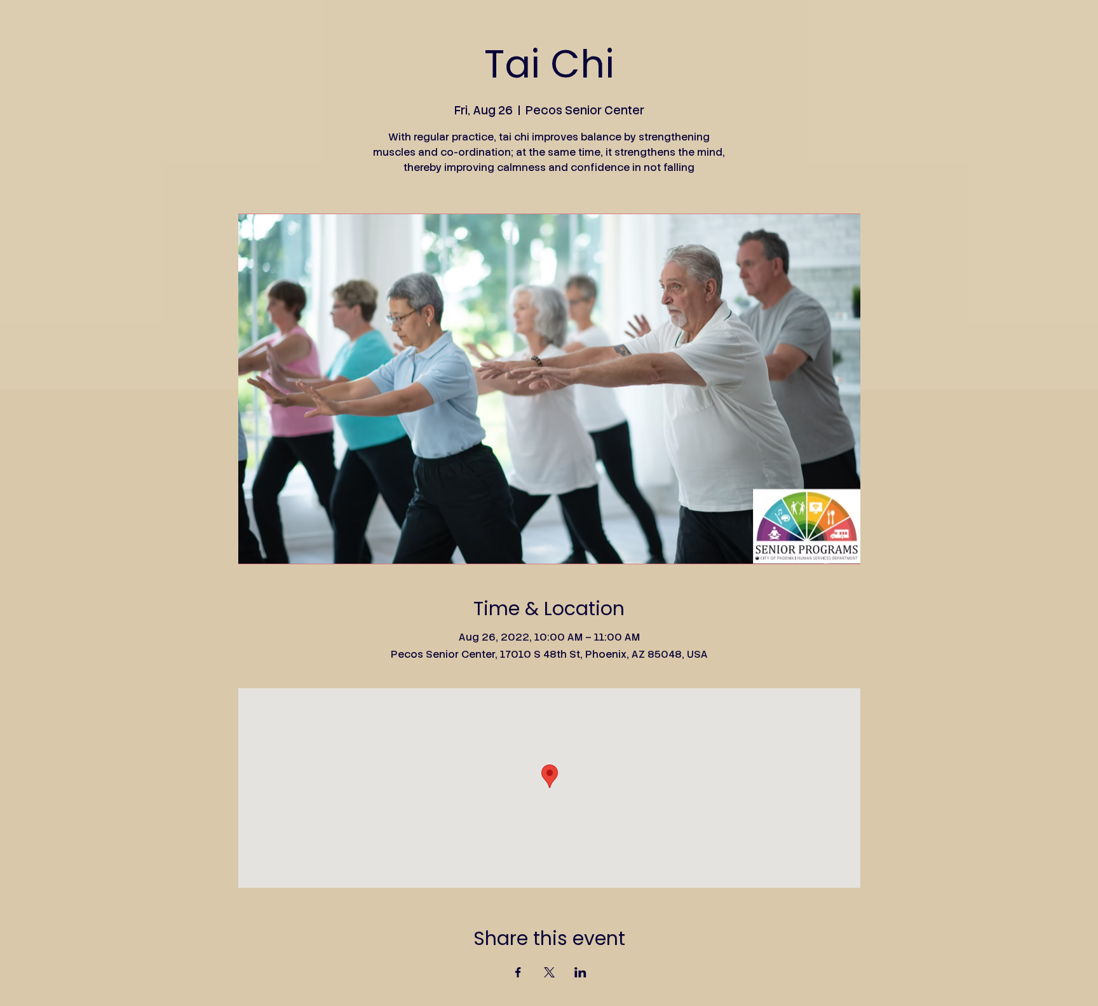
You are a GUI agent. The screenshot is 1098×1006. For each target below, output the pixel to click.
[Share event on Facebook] (518, 972)
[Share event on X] (549, 972)
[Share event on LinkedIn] (580, 972)
